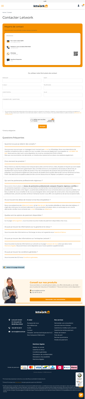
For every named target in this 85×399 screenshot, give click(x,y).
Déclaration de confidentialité (42, 354)
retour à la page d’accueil (15, 267)
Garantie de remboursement (63, 330)
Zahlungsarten (17, 221)
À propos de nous (52, 244)
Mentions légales (10, 246)
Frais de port (58, 335)
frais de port (42, 205)
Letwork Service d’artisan (62, 325)
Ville (45, 92)
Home (4, 12)
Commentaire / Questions (11, 99)
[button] (2, 6)
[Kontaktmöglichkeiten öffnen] (81, 395)
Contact (29, 330)
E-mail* (4, 85)
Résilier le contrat (38, 347)
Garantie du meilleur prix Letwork (65, 328)
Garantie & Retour (60, 232)
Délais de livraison (60, 332)
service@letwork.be (38, 290)
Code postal (6, 92)
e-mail (46, 149)
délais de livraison (28, 205)
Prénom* (5, 77)
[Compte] (78, 6)
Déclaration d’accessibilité (41, 357)
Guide (29, 328)
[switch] (79, 385)
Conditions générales (30, 257)
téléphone (48, 209)
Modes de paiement (61, 340)
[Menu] (82, 373)
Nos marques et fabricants (36, 335)
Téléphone (47, 85)
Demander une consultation (55, 299)
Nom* (45, 77)
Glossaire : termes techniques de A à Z (39, 332)
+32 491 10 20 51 (37, 292)
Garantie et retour (38, 349)
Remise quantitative (61, 337)
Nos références (32, 325)
